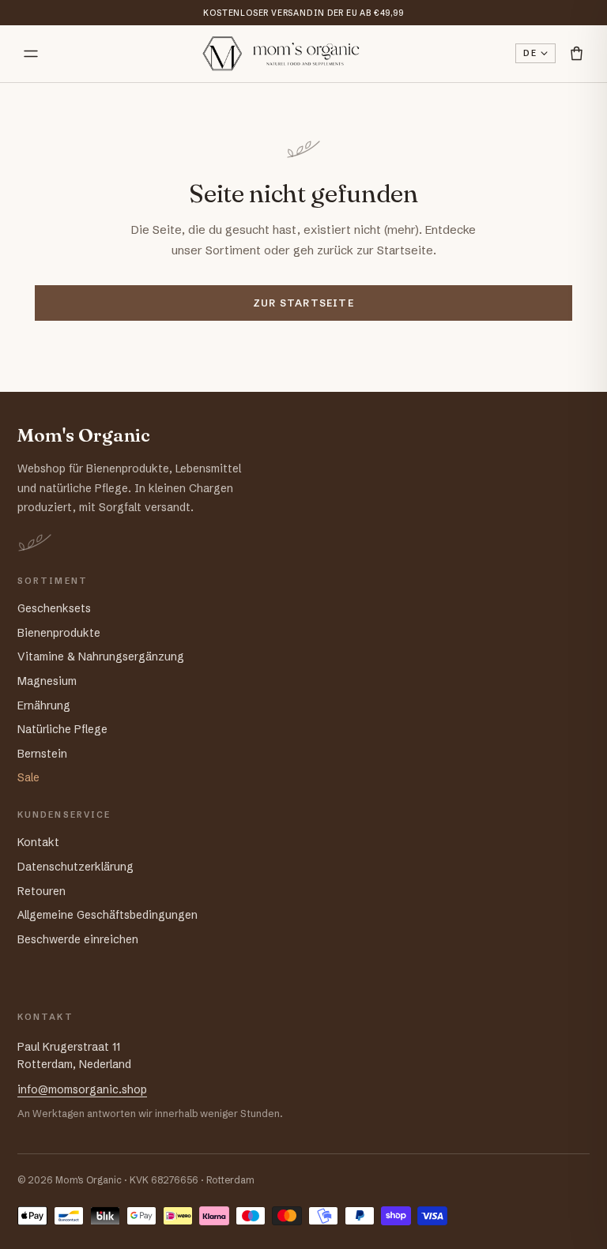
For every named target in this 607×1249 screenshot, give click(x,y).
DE (530, 53)
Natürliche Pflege (62, 729)
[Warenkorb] (577, 53)
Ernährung (43, 705)
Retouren (41, 891)
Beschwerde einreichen (77, 939)
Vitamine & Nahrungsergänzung (100, 656)
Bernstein (42, 754)
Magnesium (47, 681)
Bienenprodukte (58, 633)
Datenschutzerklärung (75, 867)
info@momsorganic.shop (82, 1089)
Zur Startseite (303, 303)
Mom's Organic (83, 436)
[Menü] (30, 53)
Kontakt (38, 842)
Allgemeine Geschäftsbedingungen (107, 915)
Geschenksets (54, 608)
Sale (28, 777)
